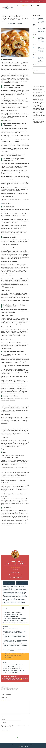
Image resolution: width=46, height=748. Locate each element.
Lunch (37, 5)
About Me (32, 1)
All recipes (16, 5)
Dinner (31, 5)
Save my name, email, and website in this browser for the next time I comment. (15, 726)
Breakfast (24, 5)
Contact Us (27, 1)
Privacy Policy (20, 1)
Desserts (16, 9)
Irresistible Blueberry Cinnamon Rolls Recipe (10, 688)
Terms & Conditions (40, 1)
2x (24, 608)
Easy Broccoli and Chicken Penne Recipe (9, 689)
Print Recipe (19, 23)
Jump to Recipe (11, 23)
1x (22, 608)
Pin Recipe (23, 583)
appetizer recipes (5, 687)
